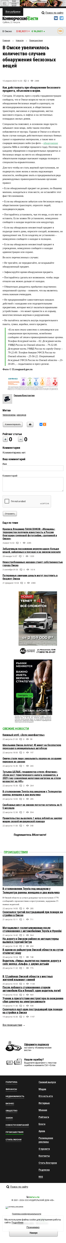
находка (21, 414)
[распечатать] (30, 426)
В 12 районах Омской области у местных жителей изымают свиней (28, 978)
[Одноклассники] (44, 424)
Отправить (10, 514)
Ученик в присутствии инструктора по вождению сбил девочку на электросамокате (33, 1000)
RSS (41, 1177)
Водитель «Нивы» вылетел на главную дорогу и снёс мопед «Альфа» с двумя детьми (32, 962)
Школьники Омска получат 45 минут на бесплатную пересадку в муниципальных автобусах (32, 747)
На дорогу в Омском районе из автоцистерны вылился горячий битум (31, 940)
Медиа (42, 1089)
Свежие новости (16, 728)
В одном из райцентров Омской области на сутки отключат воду (33, 951)
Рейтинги (44, 1117)
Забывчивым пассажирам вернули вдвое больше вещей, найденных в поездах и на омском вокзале (32, 550)
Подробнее (17, 1222)
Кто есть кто (46, 1096)
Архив (42, 1131)
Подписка (44, 1170)
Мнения (43, 1110)
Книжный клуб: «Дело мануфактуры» (24, 734)
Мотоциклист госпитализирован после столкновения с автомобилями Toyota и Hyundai (32, 929)
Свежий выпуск (47, 1082)
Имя (5, 464)
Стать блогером (48, 1163)
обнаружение (50, 143)
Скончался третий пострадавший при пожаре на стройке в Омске (33, 913)
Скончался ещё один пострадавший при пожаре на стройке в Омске (32, 1011)
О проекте (44, 1149)
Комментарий (10, 475)
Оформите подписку (36, 1044)
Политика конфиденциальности (26, 1214)
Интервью (44, 1103)
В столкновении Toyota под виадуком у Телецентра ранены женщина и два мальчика (32, 793)
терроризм (9, 414)
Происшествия (16, 852)
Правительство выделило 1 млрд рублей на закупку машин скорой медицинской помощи (32, 820)
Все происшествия (12, 1025)
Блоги (42, 1124)
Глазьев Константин (24, 395)
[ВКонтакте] (41, 424)
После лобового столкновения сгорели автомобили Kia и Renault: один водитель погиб (32, 989)
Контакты (44, 1156)
